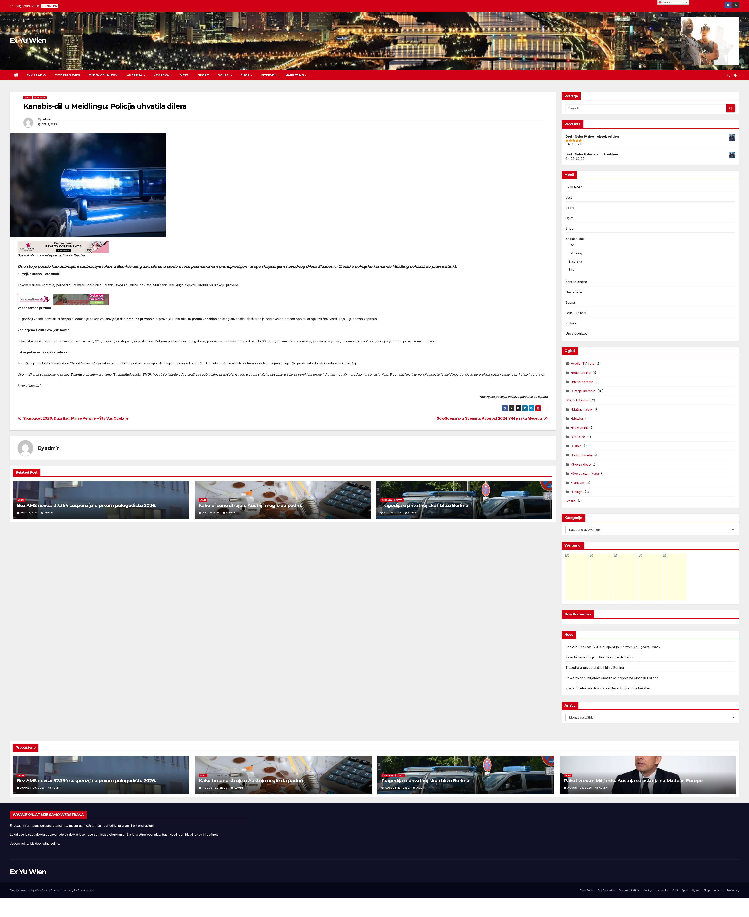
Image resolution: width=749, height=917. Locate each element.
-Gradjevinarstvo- (584, 391)
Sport (203, 75)
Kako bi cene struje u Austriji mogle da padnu (251, 505)
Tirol (571, 269)
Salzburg (575, 253)
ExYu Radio (36, 75)
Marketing (295, 75)
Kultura (570, 323)
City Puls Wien (67, 75)
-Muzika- (577, 418)
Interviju (269, 75)
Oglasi (223, 75)
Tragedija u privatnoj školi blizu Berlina (424, 505)
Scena (570, 302)
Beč (571, 245)
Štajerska (575, 261)
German (666, 2)
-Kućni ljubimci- (576, 400)
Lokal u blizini (575, 313)
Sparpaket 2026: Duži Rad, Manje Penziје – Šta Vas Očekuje (76, 418)
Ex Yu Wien (28, 40)
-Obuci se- (578, 437)
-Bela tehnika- (581, 373)
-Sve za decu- (581, 464)
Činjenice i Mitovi (103, 75)
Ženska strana (576, 282)
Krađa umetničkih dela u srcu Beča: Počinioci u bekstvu (607, 688)
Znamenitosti (575, 239)
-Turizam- (578, 483)
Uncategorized (576, 333)
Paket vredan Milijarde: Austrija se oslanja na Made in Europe (611, 678)
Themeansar (85, 890)
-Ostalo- (577, 446)
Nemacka (162, 75)
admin (47, 119)
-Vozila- (571, 501)
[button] (728, 75)
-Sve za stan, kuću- (585, 473)
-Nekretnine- (580, 428)
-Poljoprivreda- (582, 455)
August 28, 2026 (33, 787)
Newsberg (67, 890)
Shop (246, 75)
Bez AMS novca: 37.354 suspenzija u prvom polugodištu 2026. (86, 505)
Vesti (184, 75)
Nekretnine (573, 292)
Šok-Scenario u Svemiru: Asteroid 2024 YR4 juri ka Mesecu (489, 418)
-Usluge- (577, 492)
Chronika (39, 98)
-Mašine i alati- (581, 409)
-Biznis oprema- (583, 382)
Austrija (135, 75)
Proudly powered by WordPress (29, 890)
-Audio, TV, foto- (583, 363)
